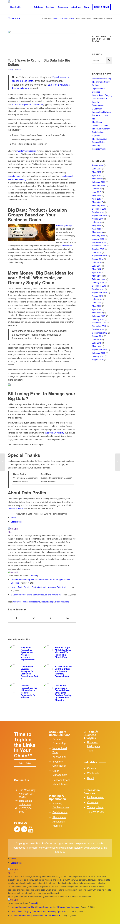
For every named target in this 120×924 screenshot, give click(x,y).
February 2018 (98, 185)
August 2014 (97, 259)
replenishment (14, 175)
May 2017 (96, 195)
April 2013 (96, 309)
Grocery (91, 768)
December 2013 (99, 285)
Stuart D (20, 69)
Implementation (95, 797)
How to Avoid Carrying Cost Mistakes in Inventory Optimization (39, 587)
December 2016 (99, 208)
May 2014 (96, 269)
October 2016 (98, 212)
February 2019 (98, 181)
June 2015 (96, 252)
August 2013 (97, 295)
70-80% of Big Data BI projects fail (27, 104)
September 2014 (99, 255)
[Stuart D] (27, 528)
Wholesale (93, 773)
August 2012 (97, 335)
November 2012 (99, 326)
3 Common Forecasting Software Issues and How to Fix (36, 594)
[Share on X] (33, 618)
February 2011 (98, 352)
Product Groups (47, 601)
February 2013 (98, 316)
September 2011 (99, 349)
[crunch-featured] (42, 44)
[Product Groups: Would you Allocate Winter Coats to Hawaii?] (2, 462)
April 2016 (96, 228)
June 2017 (96, 192)
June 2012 (96, 342)
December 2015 (99, 242)
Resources (14, 18)
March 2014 (97, 275)
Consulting (93, 802)
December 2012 (99, 322)
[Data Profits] (14, 7)
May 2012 (96, 346)
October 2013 (98, 289)
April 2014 (96, 272)
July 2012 (96, 339)
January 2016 (98, 238)
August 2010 (97, 359)
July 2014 (96, 262)
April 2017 (96, 198)
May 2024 (96, 171)
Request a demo (15, 508)
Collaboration (60, 812)
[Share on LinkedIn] (67, 618)
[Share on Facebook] (16, 618)
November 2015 (99, 245)
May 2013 (96, 305)
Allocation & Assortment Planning (59, 821)
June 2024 (96, 168)
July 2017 (96, 188)
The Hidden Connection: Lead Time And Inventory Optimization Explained (101, 128)
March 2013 (97, 312)
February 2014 (98, 279)
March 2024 (97, 178)
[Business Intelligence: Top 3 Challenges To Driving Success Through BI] (117, 462)
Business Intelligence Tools (93, 746)
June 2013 (96, 302)
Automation (67, 245)
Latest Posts (16, 521)
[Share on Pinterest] (50, 618)
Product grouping (64, 225)
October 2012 (98, 329)
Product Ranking (62, 601)
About (13, 517)
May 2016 (96, 225)
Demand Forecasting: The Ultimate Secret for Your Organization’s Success (45, 906)
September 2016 (99, 215)
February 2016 (98, 235)
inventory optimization (26, 150)
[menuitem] (38, 7)
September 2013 (99, 292)
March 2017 (97, 202)
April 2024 (96, 175)
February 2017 (98, 205)
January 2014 (98, 282)
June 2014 (96, 265)
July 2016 (96, 222)
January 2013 (98, 319)
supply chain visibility (54, 432)
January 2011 (98, 356)
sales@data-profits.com (26, 802)
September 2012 (99, 332)
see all (34, 575)
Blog (11, 69)
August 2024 (97, 165)
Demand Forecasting (31, 601)
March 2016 (97, 232)
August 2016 (97, 218)
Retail (90, 778)
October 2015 (98, 249)
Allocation (17, 601)
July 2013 (96, 299)
